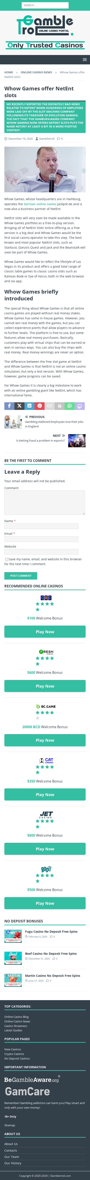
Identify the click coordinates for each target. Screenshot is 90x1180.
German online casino (40, 204)
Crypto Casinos (14, 1054)
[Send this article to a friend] (50, 406)
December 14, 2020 (20, 139)
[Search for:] (45, 5)
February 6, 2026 (38, 936)
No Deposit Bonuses (23, 921)
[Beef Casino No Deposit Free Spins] (13, 958)
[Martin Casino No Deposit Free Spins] (13, 980)
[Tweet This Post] (19, 406)
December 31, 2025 (39, 958)
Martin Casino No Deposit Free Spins (52, 976)
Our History (12, 1163)
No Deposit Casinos (17, 1058)
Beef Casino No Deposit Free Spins (51, 953)
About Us (11, 1144)
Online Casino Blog (16, 1017)
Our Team (11, 1157)
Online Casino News (17, 1021)
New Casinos (12, 1049)
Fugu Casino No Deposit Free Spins (51, 931)
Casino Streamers (15, 1026)
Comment (11, 488)
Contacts (10, 1150)
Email (8, 534)
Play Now (45, 631)
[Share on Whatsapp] (70, 406)
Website (10, 546)
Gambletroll (46, 139)
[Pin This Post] (40, 406)
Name (9, 521)
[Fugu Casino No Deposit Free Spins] (13, 936)
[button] (84, 59)
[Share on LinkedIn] (29, 406)
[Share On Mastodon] (80, 406)
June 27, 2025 (36, 980)
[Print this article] (60, 406)
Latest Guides (13, 1030)
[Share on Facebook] (9, 406)
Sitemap (9, 1125)
